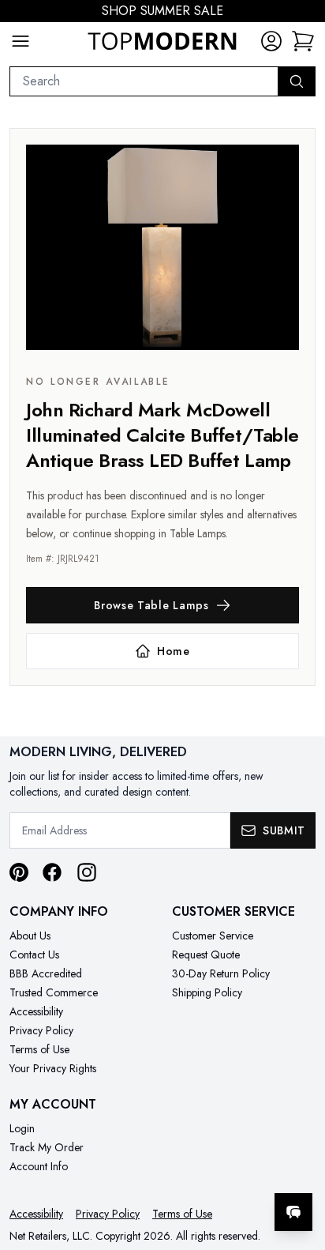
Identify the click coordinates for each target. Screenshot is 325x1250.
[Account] (271, 41)
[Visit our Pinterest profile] (18, 872)
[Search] (297, 81)
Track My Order (46, 1147)
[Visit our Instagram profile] (87, 872)
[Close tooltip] (299, 1164)
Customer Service (212, 935)
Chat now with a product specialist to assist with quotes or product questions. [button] (205, 1170)
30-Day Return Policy (221, 973)
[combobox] (144, 81)
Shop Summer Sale (162, 11)
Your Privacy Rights (52, 1068)
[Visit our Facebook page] (52, 872)
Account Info (38, 1166)
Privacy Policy (41, 1030)
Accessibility (36, 1011)
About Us (29, 935)
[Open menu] (20, 41)
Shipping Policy (207, 992)
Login (22, 1128)
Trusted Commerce (53, 992)
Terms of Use (39, 1049)
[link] (303, 41)
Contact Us (34, 954)
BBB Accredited (45, 973)
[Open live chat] (293, 1212)
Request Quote (206, 954)
